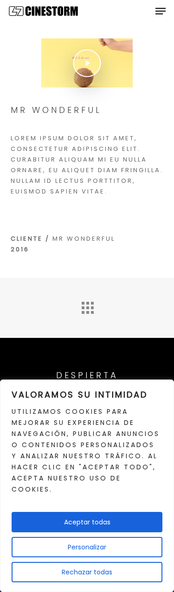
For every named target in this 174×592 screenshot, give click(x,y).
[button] (160, 11)
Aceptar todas (87, 522)
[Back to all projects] (87, 305)
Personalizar (87, 547)
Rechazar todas (87, 572)
